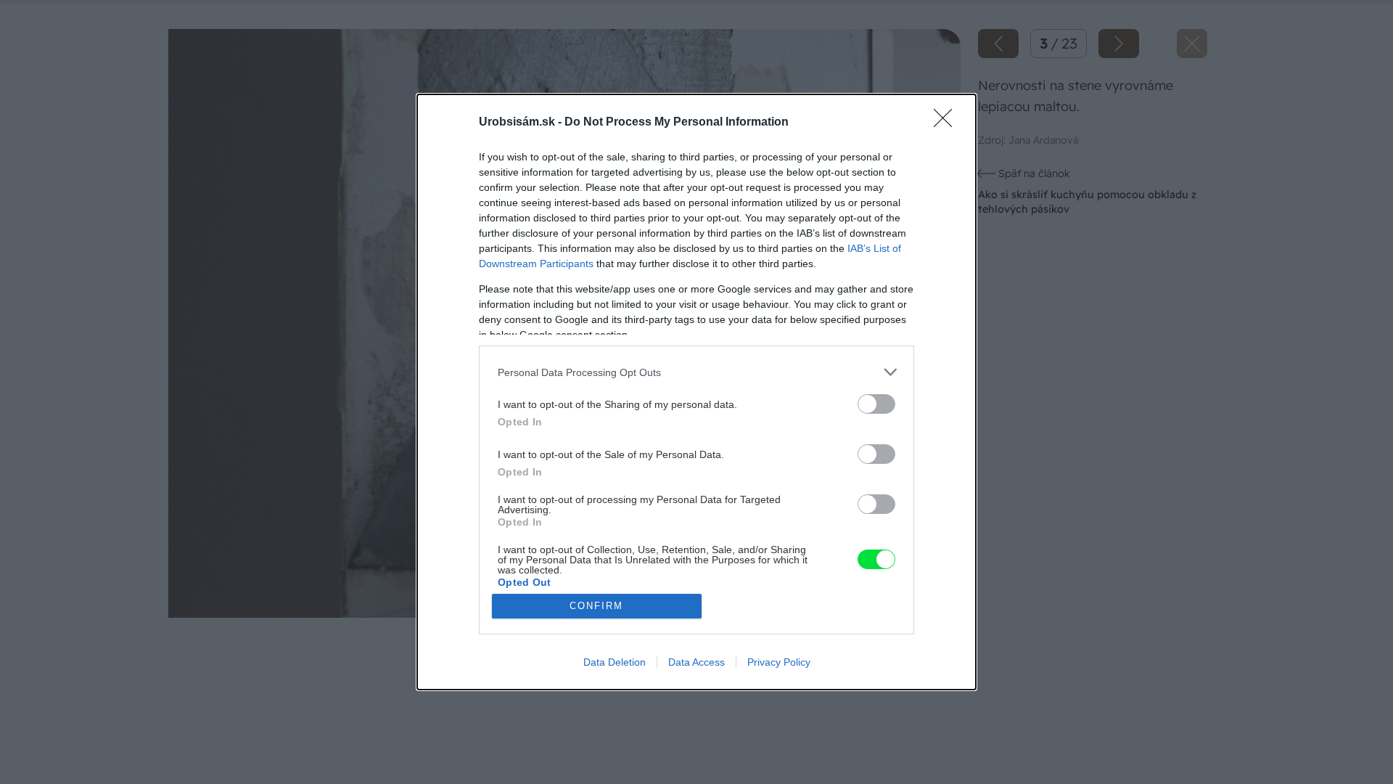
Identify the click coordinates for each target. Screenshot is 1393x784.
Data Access (696, 662)
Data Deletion (614, 662)
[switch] (876, 404)
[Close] (947, 122)
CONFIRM (596, 605)
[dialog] (696, 392)
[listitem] (696, 372)
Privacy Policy (778, 662)
